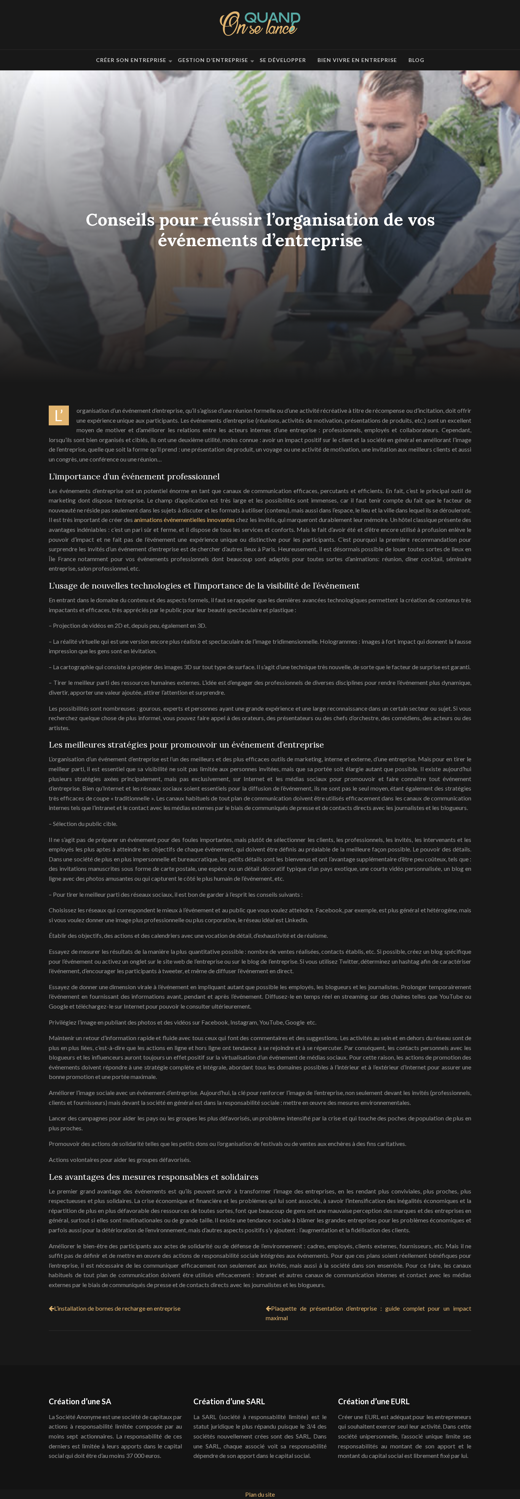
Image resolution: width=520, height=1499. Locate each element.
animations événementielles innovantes (184, 519)
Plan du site (260, 1494)
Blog (416, 60)
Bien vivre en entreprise (357, 60)
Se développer (283, 60)
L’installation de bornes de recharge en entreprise (117, 1308)
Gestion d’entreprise (213, 60)
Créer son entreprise (131, 60)
